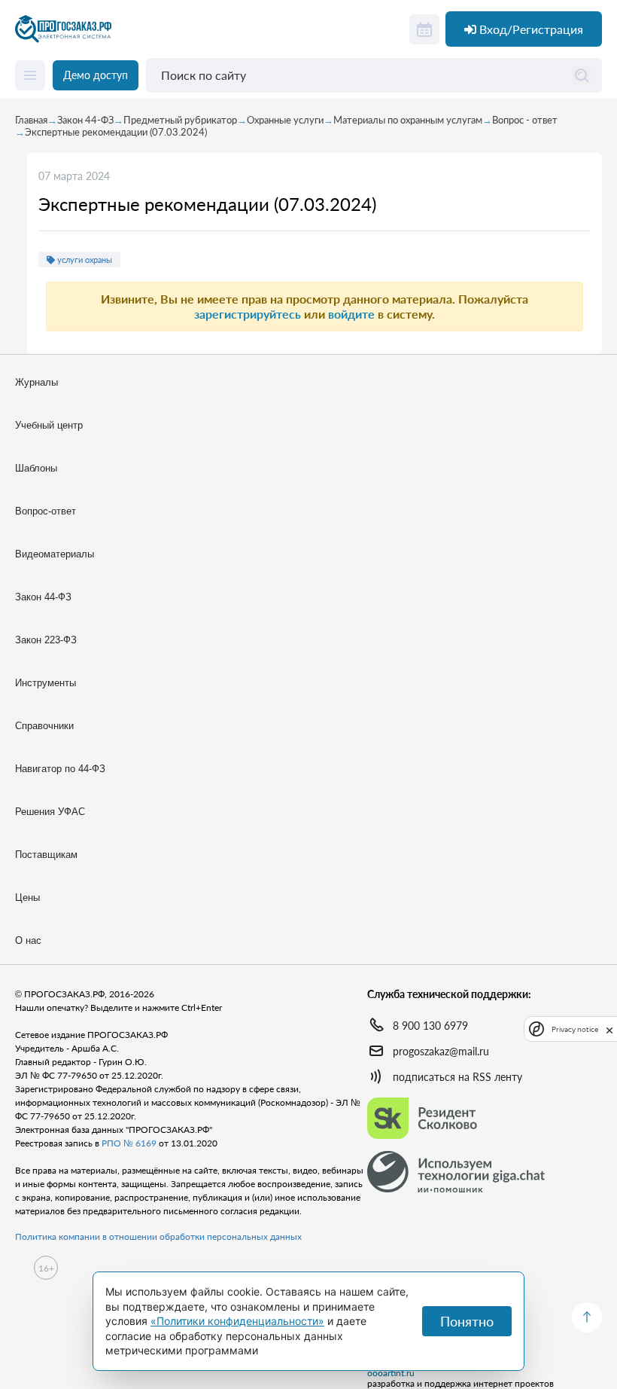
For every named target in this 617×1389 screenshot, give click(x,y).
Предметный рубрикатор (180, 120)
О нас (28, 940)
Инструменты (45, 682)
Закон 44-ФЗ (85, 120)
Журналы (36, 382)
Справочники (44, 725)
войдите (351, 314)
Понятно (467, 1321)
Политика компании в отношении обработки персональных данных (158, 1236)
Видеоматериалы (54, 554)
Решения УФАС (50, 811)
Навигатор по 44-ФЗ (60, 768)
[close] (609, 1029)
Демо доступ (95, 75)
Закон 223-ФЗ (46, 640)
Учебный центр (49, 425)
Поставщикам (46, 854)
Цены (27, 897)
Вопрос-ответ (45, 511)
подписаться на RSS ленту (457, 1076)
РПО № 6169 (129, 1143)
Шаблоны (36, 468)
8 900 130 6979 (430, 1025)
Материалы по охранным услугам (407, 120)
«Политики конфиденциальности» (237, 1320)
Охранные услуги (285, 120)
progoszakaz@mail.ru (441, 1051)
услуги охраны (83, 259)
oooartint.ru (391, 1373)
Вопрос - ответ (525, 120)
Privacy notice (575, 1029)
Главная (31, 120)
